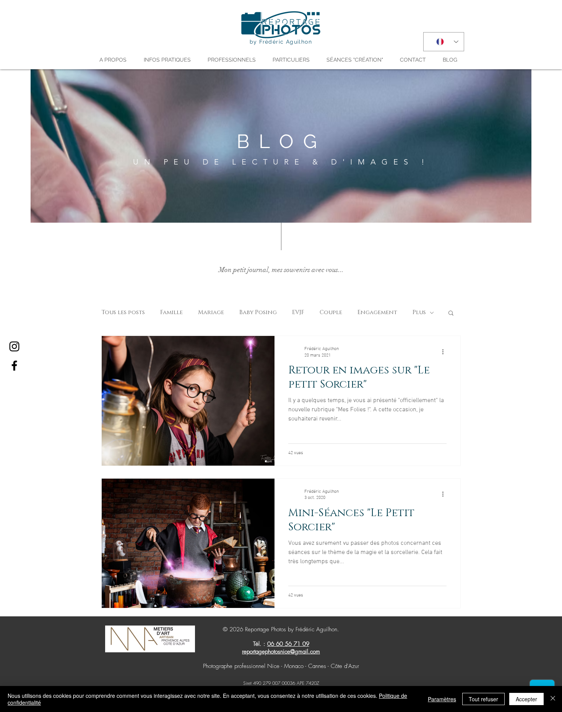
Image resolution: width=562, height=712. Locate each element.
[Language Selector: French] (443, 41)
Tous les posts (123, 312)
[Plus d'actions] (445, 351)
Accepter (526, 699)
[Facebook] (14, 365)
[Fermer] (552, 699)
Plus (419, 312)
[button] (116, 59)
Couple (331, 312)
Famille (171, 312)
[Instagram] (14, 346)
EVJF (298, 312)
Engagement (377, 312)
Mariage (211, 312)
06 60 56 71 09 (288, 644)
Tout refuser (483, 699)
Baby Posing (258, 312)
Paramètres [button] (442, 699)
